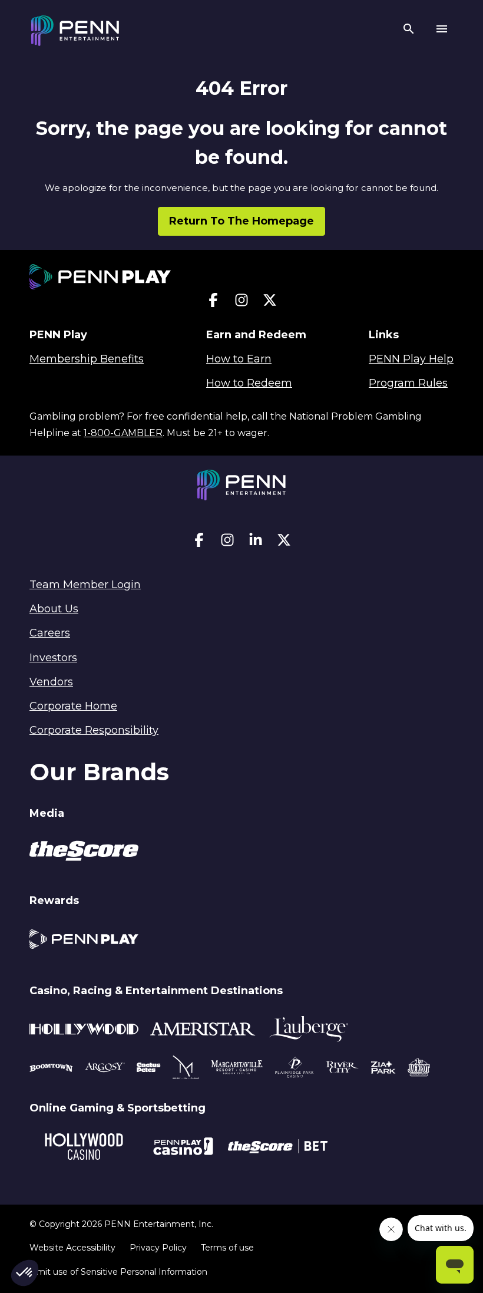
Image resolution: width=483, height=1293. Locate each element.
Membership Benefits (86, 358)
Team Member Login (85, 584)
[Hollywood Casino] (83, 1148)
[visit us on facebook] (213, 302)
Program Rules (408, 383)
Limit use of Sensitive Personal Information (118, 1271)
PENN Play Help (411, 358)
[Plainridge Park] (294, 1069)
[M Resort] (186, 1069)
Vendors (51, 681)
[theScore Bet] (277, 1148)
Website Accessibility (72, 1247)
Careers (49, 632)
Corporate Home (73, 706)
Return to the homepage (241, 221)
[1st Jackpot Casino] (419, 1069)
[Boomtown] (105, 1069)
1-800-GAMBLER (123, 432)
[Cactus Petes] (149, 1069)
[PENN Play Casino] (183, 1148)
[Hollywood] (83, 1031)
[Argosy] (51, 1069)
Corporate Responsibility (93, 730)
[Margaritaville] (237, 1069)
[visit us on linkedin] (256, 542)
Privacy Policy (158, 1247)
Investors (53, 657)
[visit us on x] (270, 302)
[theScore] (83, 852)
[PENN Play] (83, 941)
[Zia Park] (383, 1069)
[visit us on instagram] (241, 302)
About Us (53, 608)
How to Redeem (249, 383)
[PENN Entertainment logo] (75, 30)
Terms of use (227, 1247)
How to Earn (239, 358)
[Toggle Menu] (442, 30)
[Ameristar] (203, 1031)
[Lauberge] (308, 1031)
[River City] (342, 1069)
